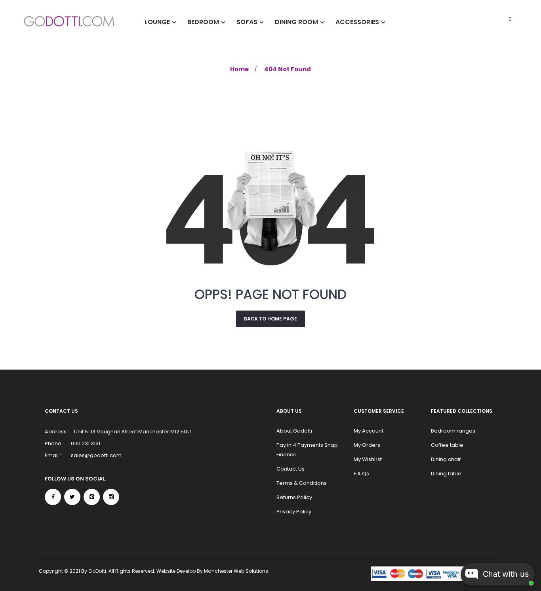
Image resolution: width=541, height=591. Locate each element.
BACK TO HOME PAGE (270, 318)
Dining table (446, 473)
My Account (368, 431)
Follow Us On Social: (75, 478)
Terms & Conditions (301, 483)
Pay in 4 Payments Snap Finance (307, 449)
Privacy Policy (293, 511)
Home (239, 69)
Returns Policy (294, 497)
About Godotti (294, 431)
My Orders (367, 445)
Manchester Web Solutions (236, 571)
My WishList (368, 459)
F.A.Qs (361, 473)
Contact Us (290, 469)
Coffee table (447, 445)
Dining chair (446, 459)
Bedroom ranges (453, 431)
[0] (499, 22)
